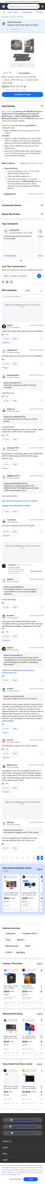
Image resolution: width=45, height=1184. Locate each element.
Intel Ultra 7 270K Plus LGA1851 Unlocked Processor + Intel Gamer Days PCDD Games (11, 987)
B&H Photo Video (27, 1049)
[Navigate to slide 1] (20, 65)
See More (20, 952)
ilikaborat (11, 409)
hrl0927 (10, 689)
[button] (10, 72)
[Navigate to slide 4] (25, 65)
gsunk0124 (39, 194)
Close (30, 1179)
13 (7, 909)
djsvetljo (10, 822)
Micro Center (7, 111)
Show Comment (35, 571)
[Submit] (5, 296)
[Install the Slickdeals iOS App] (22, 1133)
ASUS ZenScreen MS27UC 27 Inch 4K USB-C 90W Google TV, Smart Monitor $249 (11, 1037)
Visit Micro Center (22, 94)
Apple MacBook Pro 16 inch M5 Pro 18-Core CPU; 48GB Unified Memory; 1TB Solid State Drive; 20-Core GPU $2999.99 (29, 1087)
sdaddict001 (14, 230)
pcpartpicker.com (27, 670)
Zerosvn (10, 740)
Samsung (7, 905)
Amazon (6, 1049)
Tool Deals (39, 12)
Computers (11, 933)
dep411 (10, 325)
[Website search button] (37, 6)
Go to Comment (10, 255)
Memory (20, 940)
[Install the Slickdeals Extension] (22, 1120)
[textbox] (19, 276)
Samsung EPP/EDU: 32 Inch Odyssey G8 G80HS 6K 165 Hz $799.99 (11, 894)
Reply (15, 339)
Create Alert (15, 29)
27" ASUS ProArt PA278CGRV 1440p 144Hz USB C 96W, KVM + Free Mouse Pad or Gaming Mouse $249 (30, 1037)
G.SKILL (9, 952)
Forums (12, 17)
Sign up (8, 305)
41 (25, 909)
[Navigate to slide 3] (23, 65)
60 (7, 73)
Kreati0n (10, 616)
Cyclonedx (11, 520)
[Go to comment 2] (22, 260)
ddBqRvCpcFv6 (13, 476)
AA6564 (10, 579)
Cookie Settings (15, 1179)
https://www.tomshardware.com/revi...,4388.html (20, 501)
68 (26, 1003)
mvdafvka (12, 565)
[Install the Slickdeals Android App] (22, 1126)
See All (39, 869)
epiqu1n (10, 648)
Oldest (27, 290)
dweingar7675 (13, 448)
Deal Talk (20, 17)
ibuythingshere (13, 375)
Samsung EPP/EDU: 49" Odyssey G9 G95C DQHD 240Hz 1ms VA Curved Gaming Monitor (30, 894)
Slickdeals (4, 17)
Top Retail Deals (26, 12)
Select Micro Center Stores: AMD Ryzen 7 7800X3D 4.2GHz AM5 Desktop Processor (29, 987)
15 (25, 1103)
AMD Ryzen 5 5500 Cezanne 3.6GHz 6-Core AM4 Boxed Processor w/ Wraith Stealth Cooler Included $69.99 (11, 1087)
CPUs (8, 940)
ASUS (27, 946)
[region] (22, 1173)
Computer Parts (29, 933)
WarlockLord (12, 765)
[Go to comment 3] (24, 260)
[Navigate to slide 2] (21, 65)
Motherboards (12, 946)
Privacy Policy (7, 1172)
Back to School (13, 12)
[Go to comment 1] (20, 260)
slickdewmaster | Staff (35, 163)
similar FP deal (29, 171)
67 (7, 1003)
